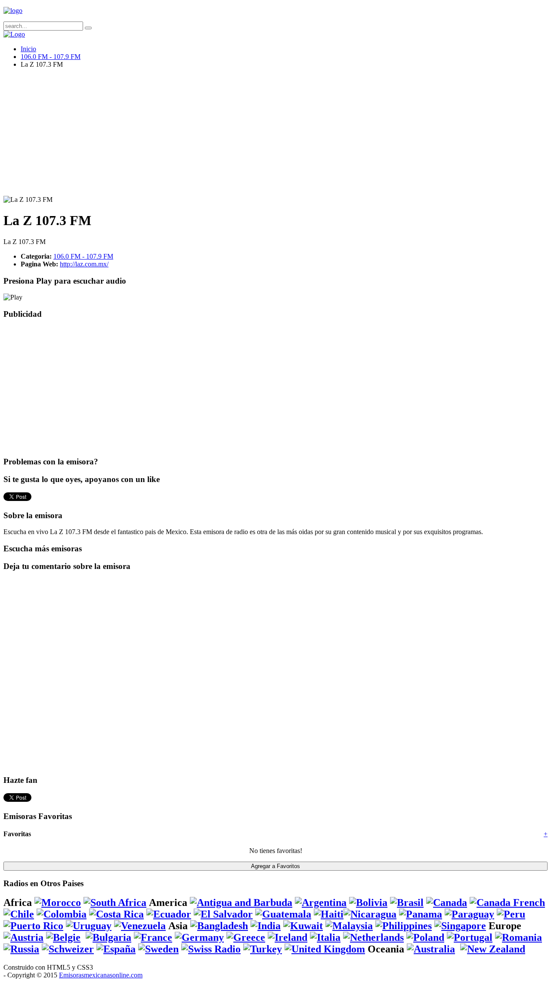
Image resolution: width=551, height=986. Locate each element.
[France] (153, 937)
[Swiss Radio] (211, 949)
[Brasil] (407, 902)
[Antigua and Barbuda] (241, 902)
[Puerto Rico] (33, 925)
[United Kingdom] (325, 949)
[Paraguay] (469, 914)
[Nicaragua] (370, 914)
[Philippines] (403, 925)
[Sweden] (158, 949)
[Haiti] (329, 914)
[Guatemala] (283, 914)
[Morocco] (57, 902)
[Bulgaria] (108, 937)
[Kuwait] (303, 925)
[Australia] (431, 949)
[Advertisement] (261, 135)
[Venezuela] (140, 925)
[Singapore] (460, 925)
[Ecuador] (168, 914)
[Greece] (245, 937)
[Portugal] (469, 937)
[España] (116, 949)
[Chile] (18, 914)
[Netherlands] (373, 937)
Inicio (28, 49)
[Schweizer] (68, 949)
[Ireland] (287, 937)
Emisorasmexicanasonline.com (100, 975)
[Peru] (511, 914)
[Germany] (199, 937)
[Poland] (425, 937)
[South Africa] (115, 902)
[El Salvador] (223, 914)
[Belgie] (63, 937)
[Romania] (518, 937)
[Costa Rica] (116, 914)
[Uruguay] (88, 925)
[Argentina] (321, 902)
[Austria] (23, 937)
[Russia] (21, 949)
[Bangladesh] (219, 925)
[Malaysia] (349, 925)
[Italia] (325, 937)
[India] (266, 925)
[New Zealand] (492, 949)
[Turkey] (262, 949)
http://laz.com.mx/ (84, 264)
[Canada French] (507, 902)
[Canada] (446, 902)
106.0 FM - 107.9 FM (50, 56)
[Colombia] (62, 914)
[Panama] (420, 914)
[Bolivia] (368, 902)
